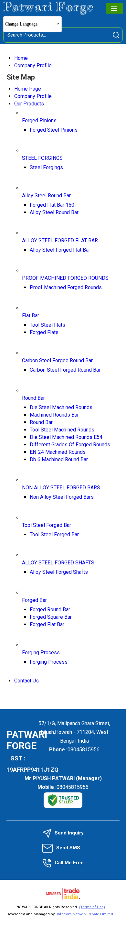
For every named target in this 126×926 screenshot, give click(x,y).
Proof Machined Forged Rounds (66, 287)
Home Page (27, 89)
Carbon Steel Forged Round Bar (57, 360)
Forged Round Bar (50, 609)
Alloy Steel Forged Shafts (59, 572)
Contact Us (26, 681)
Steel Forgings (46, 167)
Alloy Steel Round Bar (46, 195)
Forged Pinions (39, 120)
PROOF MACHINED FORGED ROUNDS (65, 278)
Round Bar (33, 398)
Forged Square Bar (51, 617)
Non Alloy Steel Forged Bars (62, 497)
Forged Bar (34, 600)
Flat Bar (30, 315)
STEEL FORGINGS (42, 158)
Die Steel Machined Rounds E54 (66, 437)
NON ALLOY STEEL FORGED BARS (61, 488)
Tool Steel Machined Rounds (62, 430)
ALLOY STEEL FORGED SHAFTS (58, 563)
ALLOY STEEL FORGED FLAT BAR (60, 240)
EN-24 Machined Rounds (58, 452)
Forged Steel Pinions (54, 130)
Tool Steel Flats (47, 325)
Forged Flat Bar (47, 624)
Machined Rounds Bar (54, 415)
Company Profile (33, 65)
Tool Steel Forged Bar (46, 525)
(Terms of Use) (92, 907)
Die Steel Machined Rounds (61, 407)
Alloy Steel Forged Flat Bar (60, 250)
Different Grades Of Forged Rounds (70, 444)
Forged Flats (44, 332)
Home (21, 58)
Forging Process (41, 652)
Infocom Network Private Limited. (85, 914)
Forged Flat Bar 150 (52, 205)
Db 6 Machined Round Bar (59, 459)
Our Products (29, 104)
